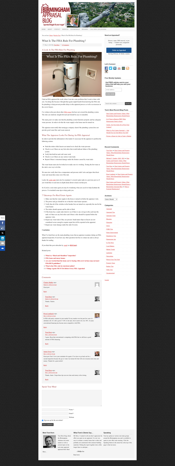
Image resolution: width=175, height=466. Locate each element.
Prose (108, 462)
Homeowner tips (111, 239)
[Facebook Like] (2, 228)
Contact (57, 29)
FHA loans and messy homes (55, 258)
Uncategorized (110, 273)
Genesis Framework (117, 462)
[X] (2, 233)
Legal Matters (110, 246)
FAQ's (108, 226)
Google (107, 280)
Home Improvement (112, 232)
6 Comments (65, 45)
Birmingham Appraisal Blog (63, 14)
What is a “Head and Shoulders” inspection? (60, 255)
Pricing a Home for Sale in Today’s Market (118, 136)
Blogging (109, 219)
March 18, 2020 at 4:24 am (50, 284)
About (50, 29)
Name (71, 409)
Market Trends (110, 249)
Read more (77, 455)
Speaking (85, 29)
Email (71, 413)
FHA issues (67, 112)
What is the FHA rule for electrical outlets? (60, 266)
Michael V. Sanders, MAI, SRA (115, 158)
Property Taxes (110, 263)
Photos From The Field (113, 259)
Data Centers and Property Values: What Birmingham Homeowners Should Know (118, 153)
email (65, 245)
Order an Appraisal (119, 50)
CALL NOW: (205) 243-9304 (98, 29)
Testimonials (75, 29)
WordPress (127, 462)
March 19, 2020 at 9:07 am (51, 299)
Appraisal (109, 209)
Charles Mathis (48, 282)
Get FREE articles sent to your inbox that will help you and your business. (118, 84)
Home (44, 29)
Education (109, 222)
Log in (134, 462)
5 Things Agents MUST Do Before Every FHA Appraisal (65, 268)
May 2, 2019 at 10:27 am (51, 372)
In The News (110, 242)
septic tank (52, 180)
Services (65, 29)
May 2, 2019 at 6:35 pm (51, 334)
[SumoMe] (2, 248)
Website (71, 417)
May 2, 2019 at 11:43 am (50, 316)
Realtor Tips (109, 266)
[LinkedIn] (2, 238)
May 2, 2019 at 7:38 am (49, 354)
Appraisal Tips (110, 212)
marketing (109, 253)
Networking (109, 256)
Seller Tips (109, 269)
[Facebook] (2, 222)
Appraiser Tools (110, 215)
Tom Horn (56, 45)
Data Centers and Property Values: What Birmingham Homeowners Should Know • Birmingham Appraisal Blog (118, 184)
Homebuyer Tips (111, 236)
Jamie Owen (48, 351)
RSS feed (73, 245)
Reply (45, 291)
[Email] (2, 243)
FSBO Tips (109, 229)
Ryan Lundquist (49, 313)
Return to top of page (45, 462)
